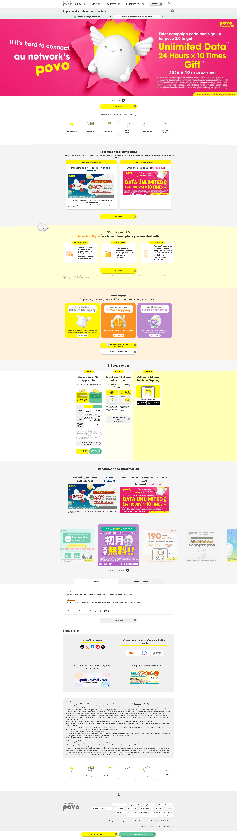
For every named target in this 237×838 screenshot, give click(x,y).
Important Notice (141, 581)
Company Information (167, 816)
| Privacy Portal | (132, 808)
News (96, 581)
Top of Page (118, 795)
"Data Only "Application (95, 451)
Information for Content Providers (101, 808)
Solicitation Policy (122, 812)
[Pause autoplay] (123, 100)
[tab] (112, 100)
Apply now (155, 3)
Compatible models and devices (133, 3)
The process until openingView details (118, 419)
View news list (118, 620)
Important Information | (119, 805)
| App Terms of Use (149, 805)
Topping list (94, 3)
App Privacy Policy (135, 805)
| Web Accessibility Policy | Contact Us (161, 812)
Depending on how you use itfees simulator (118, 345)
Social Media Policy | (146, 808)
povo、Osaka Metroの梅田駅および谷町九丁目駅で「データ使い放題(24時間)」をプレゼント (103, 594)
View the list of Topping (118, 352)
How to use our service (111, 3)
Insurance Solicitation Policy (139, 812)
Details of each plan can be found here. (88, 443)
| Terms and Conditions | (165, 805)
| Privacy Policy (119, 808)
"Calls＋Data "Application (99, 834)
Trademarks (170, 808)
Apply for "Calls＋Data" (81, 451)
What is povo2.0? (78, 3)
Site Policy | (159, 808)
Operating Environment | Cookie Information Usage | (142, 816)
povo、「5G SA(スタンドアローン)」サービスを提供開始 (91, 611)
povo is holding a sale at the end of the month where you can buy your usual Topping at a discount (108, 603)
